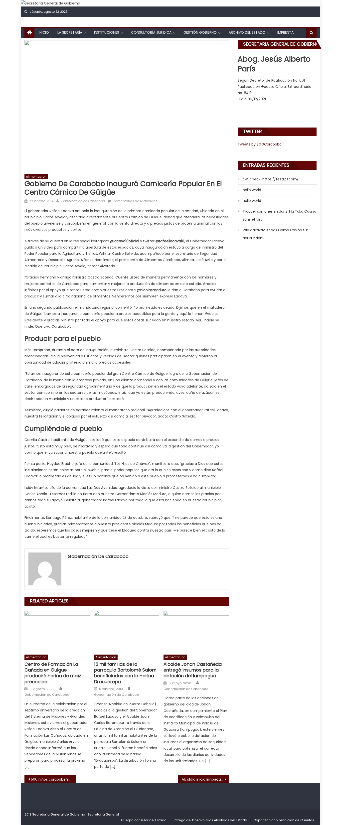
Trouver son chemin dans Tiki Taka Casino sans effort (279, 215)
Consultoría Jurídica (151, 32)
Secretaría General (103, 814)
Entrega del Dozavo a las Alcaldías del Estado (210, 820)
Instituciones (106, 32)
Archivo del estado (247, 32)
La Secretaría (69, 32)
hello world (252, 189)
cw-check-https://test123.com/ (271, 179)
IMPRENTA (285, 32)
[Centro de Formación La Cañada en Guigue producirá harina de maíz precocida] (57, 631)
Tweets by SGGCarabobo (260, 144)
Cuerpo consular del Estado (144, 820)
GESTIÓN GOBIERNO (200, 32)
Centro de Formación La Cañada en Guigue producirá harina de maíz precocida (52, 673)
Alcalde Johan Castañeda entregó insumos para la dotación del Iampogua (193, 670)
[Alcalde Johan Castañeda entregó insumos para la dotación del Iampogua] (196, 631)
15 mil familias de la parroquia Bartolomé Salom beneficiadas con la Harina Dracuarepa (125, 673)
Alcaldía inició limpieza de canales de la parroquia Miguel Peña (205, 779)
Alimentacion (36, 176)
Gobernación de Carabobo (83, 201)
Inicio (44, 32)
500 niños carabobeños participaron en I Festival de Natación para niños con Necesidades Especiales (53, 779)
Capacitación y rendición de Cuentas (283, 820)
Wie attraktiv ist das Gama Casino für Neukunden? (275, 234)
